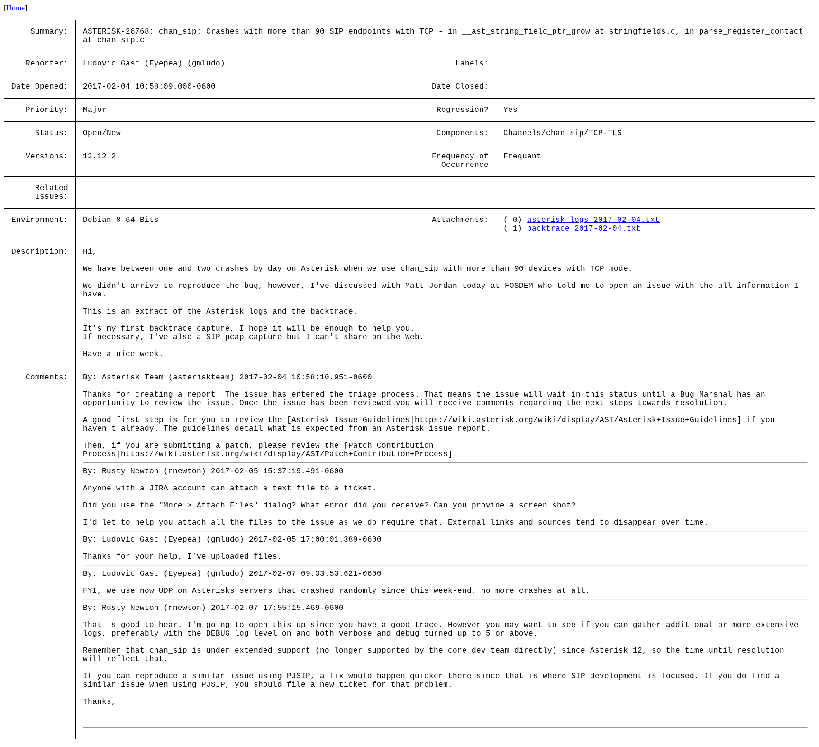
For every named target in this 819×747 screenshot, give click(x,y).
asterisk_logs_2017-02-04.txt (593, 220)
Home (15, 8)
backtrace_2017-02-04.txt (584, 228)
